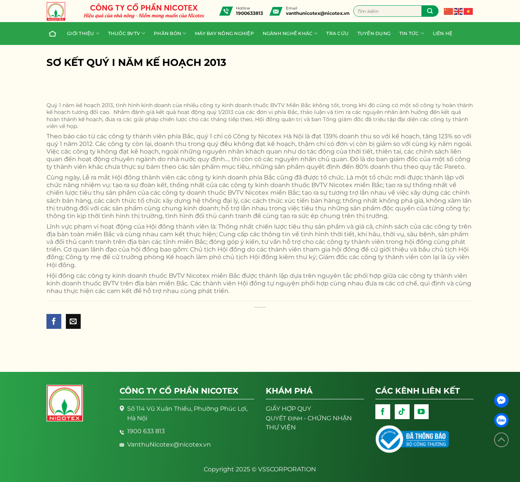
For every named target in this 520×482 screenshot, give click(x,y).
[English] (459, 10)
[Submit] (430, 11)
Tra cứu (337, 33)
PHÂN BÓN (167, 33)
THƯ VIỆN (281, 427)
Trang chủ (53, 33)
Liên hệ (443, 33)
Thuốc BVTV (124, 33)
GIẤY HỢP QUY (288, 408)
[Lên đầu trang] (501, 439)
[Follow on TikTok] (402, 411)
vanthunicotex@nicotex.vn (317, 13)
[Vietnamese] (469, 10)
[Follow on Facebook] (382, 411)
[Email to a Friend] (73, 321)
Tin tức (409, 33)
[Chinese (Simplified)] (449, 10)
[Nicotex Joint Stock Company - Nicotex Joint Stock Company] (59, 11)
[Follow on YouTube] (421, 411)
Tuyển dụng (374, 33)
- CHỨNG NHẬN (309, 418)
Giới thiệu (80, 33)
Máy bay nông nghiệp (224, 33)
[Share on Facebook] (53, 321)
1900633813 (249, 13)
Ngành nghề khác (288, 33)
